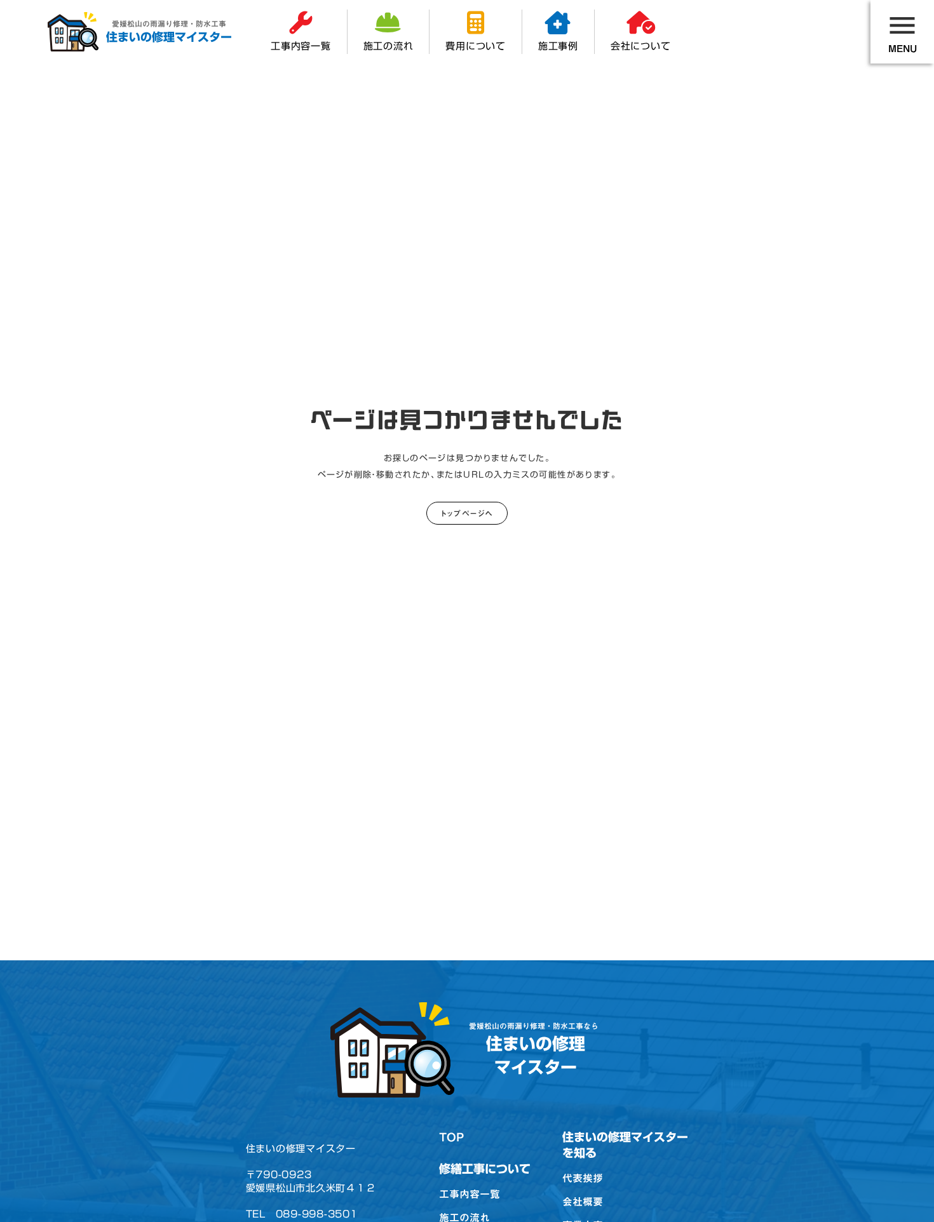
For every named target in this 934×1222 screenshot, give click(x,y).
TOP (451, 1137)
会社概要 (582, 1202)
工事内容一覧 (469, 1194)
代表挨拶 (582, 1178)
